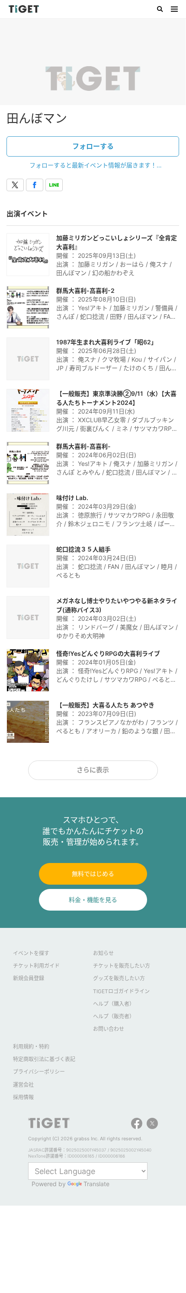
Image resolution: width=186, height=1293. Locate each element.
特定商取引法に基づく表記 (44, 1059)
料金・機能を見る (93, 899)
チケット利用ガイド (36, 966)
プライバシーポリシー (39, 1071)
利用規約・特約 (31, 1046)
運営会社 (23, 1084)
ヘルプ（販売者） (114, 1016)
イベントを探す (31, 953)
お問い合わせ (108, 1029)
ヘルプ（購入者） (114, 1004)
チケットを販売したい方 (121, 966)
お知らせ (103, 953)
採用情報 (23, 1097)
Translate (96, 1183)
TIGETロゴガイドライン (121, 991)
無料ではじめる (93, 873)
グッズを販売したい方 (119, 978)
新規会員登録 (28, 978)
